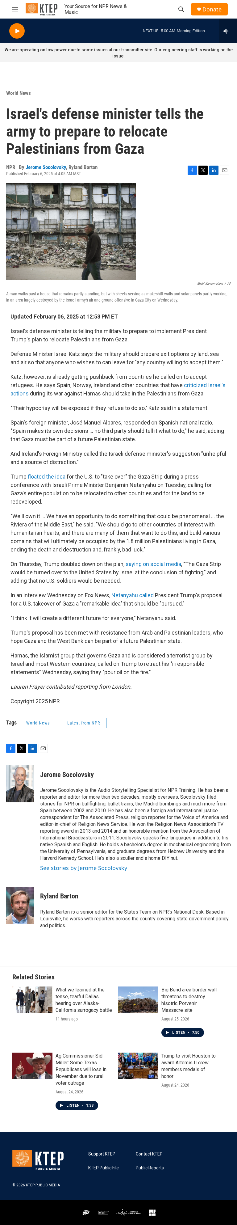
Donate (212, 9)
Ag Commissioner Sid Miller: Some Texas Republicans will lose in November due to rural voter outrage (81, 1069)
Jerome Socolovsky (46, 167)
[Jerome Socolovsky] (20, 783)
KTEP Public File (103, 1168)
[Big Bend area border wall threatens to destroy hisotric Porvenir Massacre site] (138, 999)
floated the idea (46, 476)
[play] (17, 31)
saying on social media (153, 564)
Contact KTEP (149, 1154)
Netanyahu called (132, 595)
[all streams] (228, 31)
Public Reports (150, 1168)
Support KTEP (101, 1154)
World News (18, 93)
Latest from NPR (83, 722)
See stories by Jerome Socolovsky (83, 868)
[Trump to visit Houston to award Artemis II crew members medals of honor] (138, 1066)
